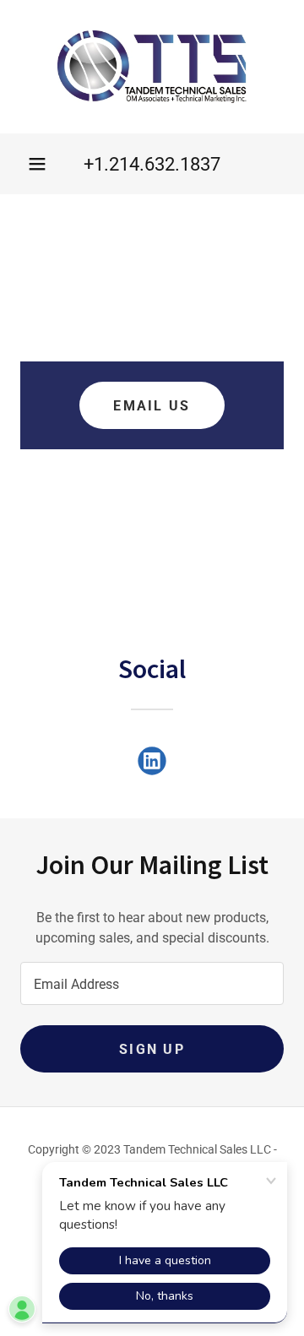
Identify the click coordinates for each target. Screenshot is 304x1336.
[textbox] (152, 983)
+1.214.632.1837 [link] (152, 164)
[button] (37, 164)
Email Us (151, 406)
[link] (152, 66)
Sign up (152, 1049)
